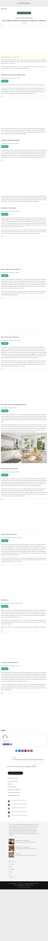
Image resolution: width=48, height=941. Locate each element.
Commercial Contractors (19, 840)
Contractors (26, 840)
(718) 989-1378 (11, 877)
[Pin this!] (25, 751)
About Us (10, 866)
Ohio (29, 840)
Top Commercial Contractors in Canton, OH (19, 815)
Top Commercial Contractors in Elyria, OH (18, 800)
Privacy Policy (20, 883)
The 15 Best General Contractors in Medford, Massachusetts (27, 759)
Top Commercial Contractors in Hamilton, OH (11, 848)
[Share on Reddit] (28, 751)
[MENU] (1, 9)
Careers (10, 874)
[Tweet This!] (16, 751)
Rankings (10, 871)
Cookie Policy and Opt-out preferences (31, 883)
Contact (4, 81)
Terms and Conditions (12, 883)
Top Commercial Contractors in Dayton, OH (19, 807)
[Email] (11, 744)
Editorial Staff (6, 741)
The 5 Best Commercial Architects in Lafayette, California (21, 766)
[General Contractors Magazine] (24, 4)
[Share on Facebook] (19, 751)
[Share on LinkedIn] (22, 751)
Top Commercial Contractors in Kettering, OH (19, 811)
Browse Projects (11, 864)
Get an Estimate (11, 869)
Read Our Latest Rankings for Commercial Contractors (24, 885)
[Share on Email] (31, 751)
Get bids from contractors (24, 13)
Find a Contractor (12, 861)
